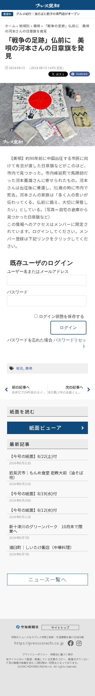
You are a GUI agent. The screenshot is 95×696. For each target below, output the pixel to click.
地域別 (24, 25)
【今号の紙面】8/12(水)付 (33, 510)
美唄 (37, 25)
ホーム (10, 25)
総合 (19, 368)
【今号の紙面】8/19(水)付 (33, 493)
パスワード (17, 292)
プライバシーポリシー (35, 654)
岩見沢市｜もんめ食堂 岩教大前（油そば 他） (46, 475)
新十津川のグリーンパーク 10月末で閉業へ (45, 528)
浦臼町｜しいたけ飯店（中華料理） (41, 547)
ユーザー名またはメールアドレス (38, 271)
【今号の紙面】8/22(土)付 (33, 456)
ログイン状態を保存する (61, 316)
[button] (47, 428)
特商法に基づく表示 (61, 654)
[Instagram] (79, 643)
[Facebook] (71, 643)
